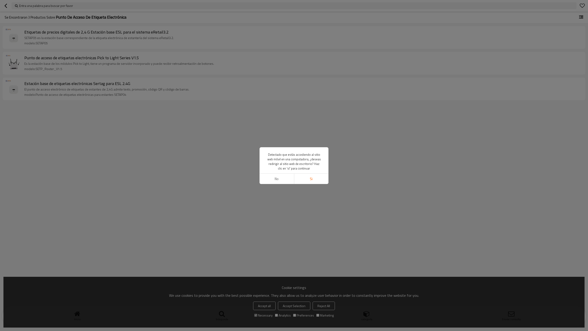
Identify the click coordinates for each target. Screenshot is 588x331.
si (311, 178)
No (277, 178)
